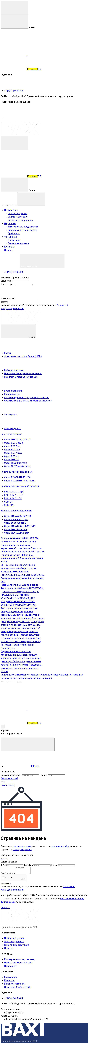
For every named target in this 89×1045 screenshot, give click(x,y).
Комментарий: (8, 298)
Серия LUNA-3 (11, 459)
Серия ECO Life (12, 449)
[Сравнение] (14, 709)
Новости (8, 250)
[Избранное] (40, 709)
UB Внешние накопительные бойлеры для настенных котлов (22, 558)
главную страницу (22, 849)
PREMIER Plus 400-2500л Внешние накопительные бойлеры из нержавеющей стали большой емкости (21, 545)
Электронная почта (11, 775)
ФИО (3, 865)
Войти (2, 782)
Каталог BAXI (31, 337)
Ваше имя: (6, 280)
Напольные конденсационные (16, 471)
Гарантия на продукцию (20, 220)
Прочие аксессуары (19, 664)
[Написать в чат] (28, 744)
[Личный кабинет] (14, 162)
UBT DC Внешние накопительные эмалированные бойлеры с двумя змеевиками (18, 568)
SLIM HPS (9, 505)
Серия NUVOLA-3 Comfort (17, 466)
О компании (10, 236)
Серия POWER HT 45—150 (17, 477)
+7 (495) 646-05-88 (13, 90)
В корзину (4, 858)
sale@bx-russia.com (9, 266)
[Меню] (14, 7)
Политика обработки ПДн (17, 987)
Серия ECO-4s (11, 456)
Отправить (4, 302)
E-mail (54, 865)
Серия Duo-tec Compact (16, 519)
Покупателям (11, 210)
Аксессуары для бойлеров (14, 588)
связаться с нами (22, 846)
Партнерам (10, 223)
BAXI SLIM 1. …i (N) (13, 495)
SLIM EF (8, 501)
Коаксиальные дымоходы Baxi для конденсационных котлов (21, 661)
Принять (5, 907)
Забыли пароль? (9, 778)
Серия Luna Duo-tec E (15, 523)
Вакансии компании (18, 243)
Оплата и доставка (17, 216)
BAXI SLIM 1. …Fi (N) (14, 491)
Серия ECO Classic (13, 443)
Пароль (43, 775)
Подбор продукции (17, 213)
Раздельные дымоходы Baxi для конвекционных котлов (22, 668)
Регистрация (7, 785)
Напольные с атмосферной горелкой (20, 486)
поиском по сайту (60, 846)
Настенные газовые (11, 434)
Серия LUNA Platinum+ (15, 529)
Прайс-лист (14, 233)
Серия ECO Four (12, 446)
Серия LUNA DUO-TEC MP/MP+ (20, 526)
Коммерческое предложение (23, 226)
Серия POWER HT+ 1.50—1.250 (19, 480)
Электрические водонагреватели (34, 678)
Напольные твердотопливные (55, 674)
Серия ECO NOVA (13, 453)
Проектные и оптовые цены (22, 230)
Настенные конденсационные (16, 510)
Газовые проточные (11, 585)
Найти (19, 681)
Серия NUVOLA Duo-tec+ (16, 532)
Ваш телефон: (8, 284)
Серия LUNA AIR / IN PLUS (17, 439)
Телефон (28, 865)
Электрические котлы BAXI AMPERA (20, 538)
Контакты (9, 246)
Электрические (30, 585)
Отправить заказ (5, 883)
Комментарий (8, 873)
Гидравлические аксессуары (16, 651)
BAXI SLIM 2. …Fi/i (13, 498)
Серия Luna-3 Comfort (15, 463)
